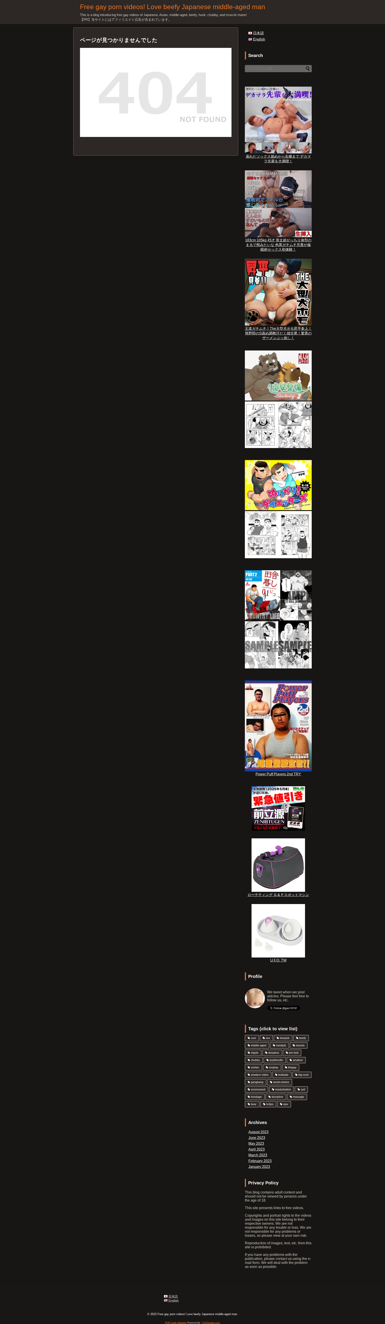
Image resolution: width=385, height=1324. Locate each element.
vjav (285, 1104)
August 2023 (258, 1132)
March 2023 (257, 1155)
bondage (256, 1096)
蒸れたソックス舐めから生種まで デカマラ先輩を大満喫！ (278, 159)
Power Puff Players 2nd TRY (278, 774)
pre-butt (293, 1052)
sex (268, 1038)
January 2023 (259, 1167)
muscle (300, 1045)
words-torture (281, 1082)
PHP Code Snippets (175, 1322)
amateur (298, 1060)
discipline (277, 1096)
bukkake (283, 1074)
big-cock (303, 1074)
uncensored (258, 1089)
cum (253, 1038)
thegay (292, 1067)
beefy (302, 1038)
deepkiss (273, 1052)
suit (303, 1089)
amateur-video (259, 1074)
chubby (255, 1060)
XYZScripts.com (211, 1322)
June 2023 (256, 1138)
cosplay (273, 1067)
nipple (254, 1052)
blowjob (284, 1038)
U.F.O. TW (278, 960)
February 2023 (260, 1161)
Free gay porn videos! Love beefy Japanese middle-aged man (172, 6)
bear (253, 1104)
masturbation (283, 1089)
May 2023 (256, 1143)
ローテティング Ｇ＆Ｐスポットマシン (278, 895)
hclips (269, 1104)
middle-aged (258, 1045)
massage (298, 1096)
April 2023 (256, 1149)
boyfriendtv (276, 1060)
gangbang (257, 1082)
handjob (281, 1045)
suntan (255, 1067)
